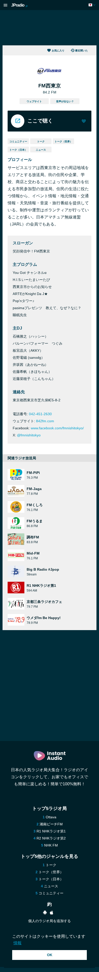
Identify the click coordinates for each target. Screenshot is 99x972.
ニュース (41, 149)
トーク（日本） (18, 149)
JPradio (19, 5)
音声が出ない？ (65, 101)
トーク (41, 141)
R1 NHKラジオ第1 (51, 831)
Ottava (51, 817)
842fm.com (45, 421)
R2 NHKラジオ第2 (51, 838)
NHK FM (51, 845)
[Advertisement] (49, 27)
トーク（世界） (63, 141)
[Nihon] (92, 5)
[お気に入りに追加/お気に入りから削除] (83, 121)
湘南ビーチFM (51, 824)
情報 (17, 943)
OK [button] (49, 955)
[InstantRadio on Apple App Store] (52, 913)
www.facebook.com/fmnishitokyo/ (57, 428)
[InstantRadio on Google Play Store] (45, 913)
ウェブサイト (34, 101)
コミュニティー (18, 141)
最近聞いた (81, 50)
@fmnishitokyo (29, 435)
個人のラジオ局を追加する (49, 921)
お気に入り (58, 50)
